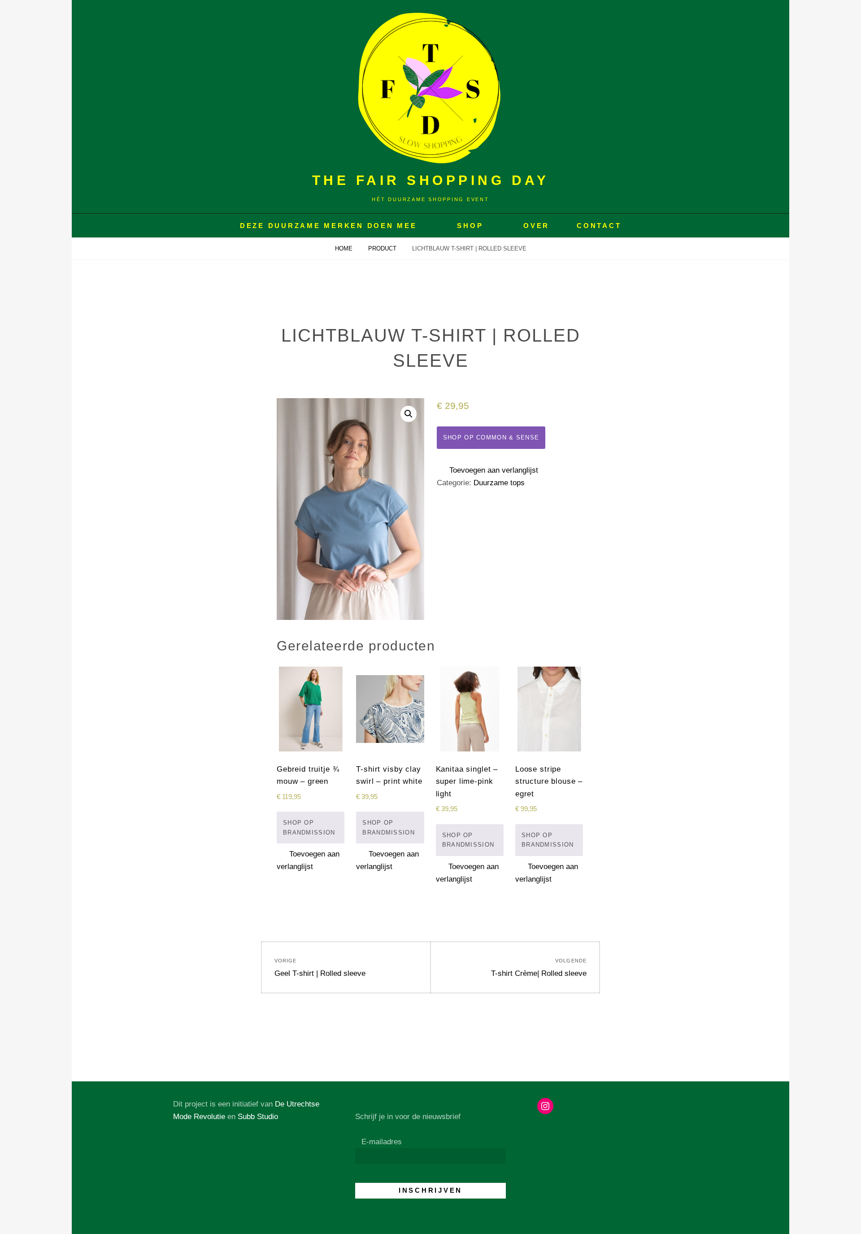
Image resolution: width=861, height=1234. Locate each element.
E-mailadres (381, 1141)
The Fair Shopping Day (430, 180)
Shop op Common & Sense (491, 437)
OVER (536, 225)
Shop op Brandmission (309, 827)
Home (344, 248)
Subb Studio (258, 1116)
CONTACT (599, 225)
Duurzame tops (499, 483)
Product (383, 248)
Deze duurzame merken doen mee (328, 225)
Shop (470, 225)
